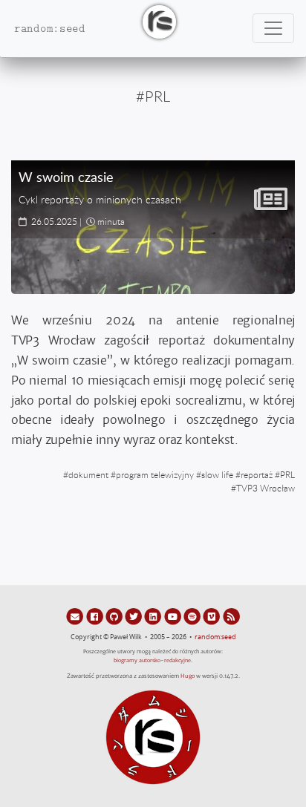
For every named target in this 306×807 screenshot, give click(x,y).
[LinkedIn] (153, 616)
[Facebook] (95, 616)
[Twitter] (134, 616)
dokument (88, 474)
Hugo (187, 676)
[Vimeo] (212, 616)
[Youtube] (173, 616)
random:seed (215, 637)
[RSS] (231, 616)
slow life (217, 474)
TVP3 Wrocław (265, 488)
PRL (287, 474)
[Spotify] (193, 616)
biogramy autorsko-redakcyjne (152, 660)
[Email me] (75, 616)
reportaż (257, 474)
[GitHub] (115, 616)
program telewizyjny (155, 474)
